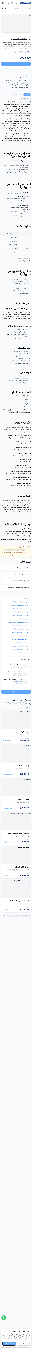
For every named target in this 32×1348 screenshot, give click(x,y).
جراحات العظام (18, 8)
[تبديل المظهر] (16, 3)
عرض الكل (28, 708)
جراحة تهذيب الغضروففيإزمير (20, 632)
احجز (17, 64)
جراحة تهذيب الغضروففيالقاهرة (19, 602)
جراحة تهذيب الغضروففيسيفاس (19, 642)
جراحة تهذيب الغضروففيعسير (20, 619)
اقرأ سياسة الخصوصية (17, 1339)
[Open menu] (2, 3)
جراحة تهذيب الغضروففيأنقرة (20, 629)
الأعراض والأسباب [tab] (17, 94)
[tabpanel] (16, 322)
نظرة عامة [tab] (27, 94)
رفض (23, 1343)
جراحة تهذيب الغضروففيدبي (20, 646)
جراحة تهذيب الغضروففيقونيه (20, 639)
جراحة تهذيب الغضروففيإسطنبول (19, 605)
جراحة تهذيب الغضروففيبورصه (20, 636)
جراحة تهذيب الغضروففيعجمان (19, 652)
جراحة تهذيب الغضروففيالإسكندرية (18, 612)
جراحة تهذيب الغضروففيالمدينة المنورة (18, 622)
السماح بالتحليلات (9, 1343)
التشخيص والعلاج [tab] (25, 98)
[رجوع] (29, 8)
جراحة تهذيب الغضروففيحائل (20, 625)
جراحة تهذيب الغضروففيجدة (20, 608)
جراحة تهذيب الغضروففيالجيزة (20, 615)
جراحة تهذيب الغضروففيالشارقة (19, 649)
